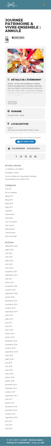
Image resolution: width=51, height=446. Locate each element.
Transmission (10, 232)
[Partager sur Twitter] (21, 157)
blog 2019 (9, 207)
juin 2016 (8, 421)
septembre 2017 (11, 395)
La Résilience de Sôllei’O (14, 169)
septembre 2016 (11, 417)
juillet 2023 (9, 249)
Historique (9, 218)
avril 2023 (8, 257)
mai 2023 (8, 253)
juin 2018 (8, 363)
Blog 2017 (9, 200)
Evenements (10, 214)
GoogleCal (33, 148)
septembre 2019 (11, 311)
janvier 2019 (9, 337)
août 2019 (9, 315)
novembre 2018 (11, 344)
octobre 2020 (10, 290)
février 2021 (9, 282)
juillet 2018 (9, 359)
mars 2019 (9, 330)
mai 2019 (8, 326)
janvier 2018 (9, 381)
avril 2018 (8, 370)
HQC (42, 442)
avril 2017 (8, 399)
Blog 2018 (9, 203)
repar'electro (10, 229)
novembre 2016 (11, 410)
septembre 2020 (11, 293)
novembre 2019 (11, 304)
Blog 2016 (9, 196)
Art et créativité (11, 192)
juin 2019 (8, 322)
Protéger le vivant (12, 172)
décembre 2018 (11, 341)
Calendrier (18, 148)
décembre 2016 (11, 406)
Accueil (24, 440)
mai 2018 (8, 366)
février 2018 (9, 377)
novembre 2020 (11, 286)
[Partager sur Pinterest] (30, 157)
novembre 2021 (11, 271)
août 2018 (9, 355)
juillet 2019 (9, 319)
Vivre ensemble (11, 236)
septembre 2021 (11, 275)
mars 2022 (9, 268)
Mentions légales (36, 440)
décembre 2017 (11, 384)
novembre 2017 (11, 388)
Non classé (9, 225)
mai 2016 (8, 425)
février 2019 (9, 333)
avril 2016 (8, 428)
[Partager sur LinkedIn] (26, 157)
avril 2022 (8, 264)
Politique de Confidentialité (18, 442)
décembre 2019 (11, 301)
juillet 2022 (9, 260)
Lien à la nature (11, 222)
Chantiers (8, 211)
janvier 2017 (9, 403)
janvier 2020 (9, 297)
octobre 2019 (10, 308)
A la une (8, 189)
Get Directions (27, 141)
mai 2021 (8, 279)
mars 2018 (9, 374)
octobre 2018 (10, 348)
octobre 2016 (10, 414)
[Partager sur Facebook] (16, 157)
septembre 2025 (11, 246)
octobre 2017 (10, 392)
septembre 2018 (11, 352)
